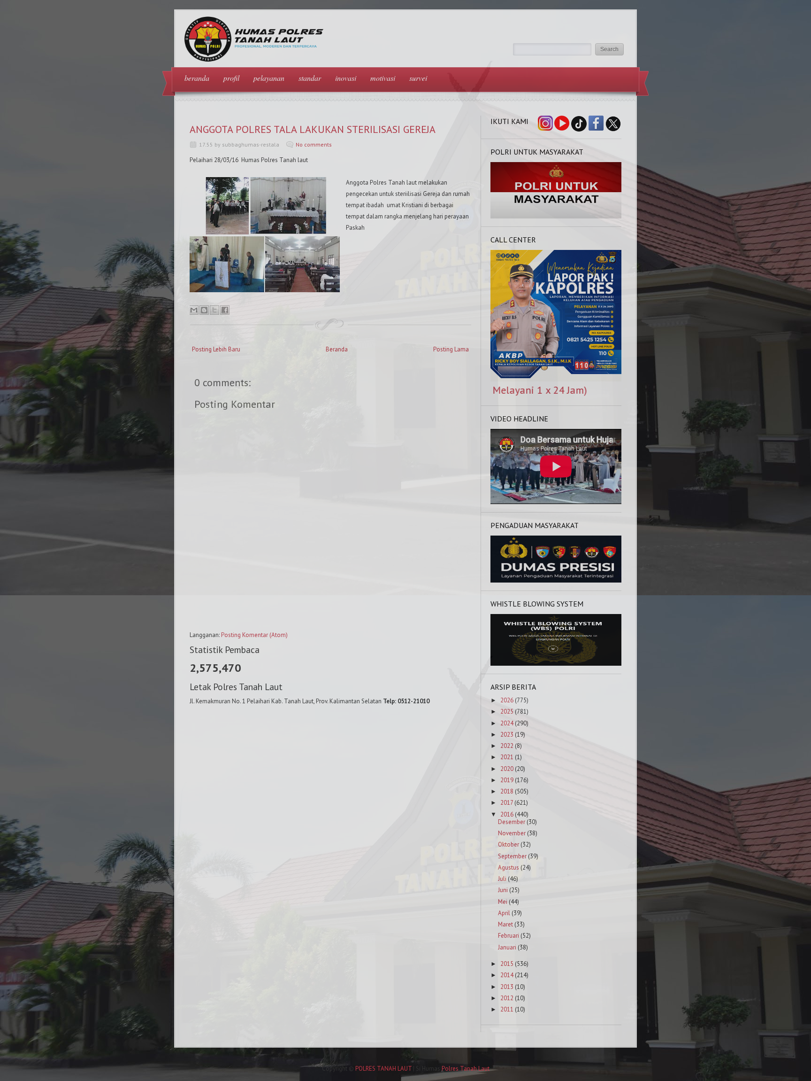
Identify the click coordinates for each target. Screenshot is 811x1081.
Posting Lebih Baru (216, 349)
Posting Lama (451, 349)
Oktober (508, 844)
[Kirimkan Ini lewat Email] (194, 310)
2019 (506, 780)
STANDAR (309, 78)
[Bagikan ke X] (214, 310)
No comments (314, 144)
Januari (507, 947)
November (512, 833)
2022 (506, 746)
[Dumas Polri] (556, 216)
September (512, 856)
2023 (506, 735)
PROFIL (231, 78)
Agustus (508, 867)
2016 (506, 814)
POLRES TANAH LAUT (383, 1069)
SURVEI (418, 78)
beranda (196, 78)
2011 (506, 1009)
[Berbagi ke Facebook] (225, 310)
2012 (506, 998)
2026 (506, 700)
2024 (506, 723)
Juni (503, 890)
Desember (511, 822)
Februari (508, 936)
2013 (506, 987)
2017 (506, 803)
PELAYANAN (268, 78)
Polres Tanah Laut (466, 1069)
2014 (506, 975)
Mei (502, 902)
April (504, 913)
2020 (506, 769)
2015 (506, 964)
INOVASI (345, 78)
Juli (502, 879)
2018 (506, 791)
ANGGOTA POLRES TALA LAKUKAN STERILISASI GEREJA (313, 129)
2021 (506, 757)
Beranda (337, 349)
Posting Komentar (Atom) (254, 635)
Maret (505, 924)
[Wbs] (556, 664)
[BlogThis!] (204, 310)
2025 (506, 711)
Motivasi (382, 78)
